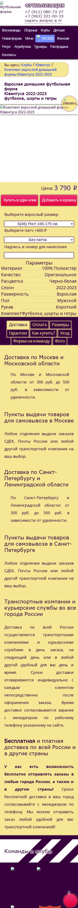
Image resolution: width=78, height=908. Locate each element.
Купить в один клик (20, 200)
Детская (59, 30)
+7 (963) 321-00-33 (44, 16)
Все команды (11, 30)
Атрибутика (22, 46)
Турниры (40, 46)
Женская (63, 38)
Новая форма (11, 38)
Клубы (45, 30)
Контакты (9, 54)
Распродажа (59, 46)
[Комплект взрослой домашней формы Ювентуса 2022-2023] (39, 143)
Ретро (6, 46)
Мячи (29, 38)
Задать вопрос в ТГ (43, 20)
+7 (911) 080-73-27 (44, 12)
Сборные (30, 30)
